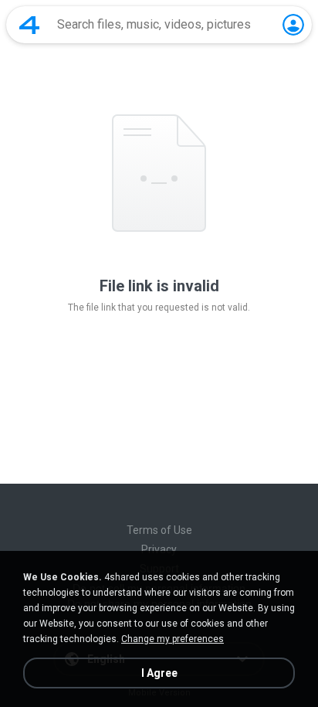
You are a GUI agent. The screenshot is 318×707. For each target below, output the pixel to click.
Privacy (159, 549)
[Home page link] (29, 25)
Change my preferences (172, 639)
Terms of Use (159, 530)
